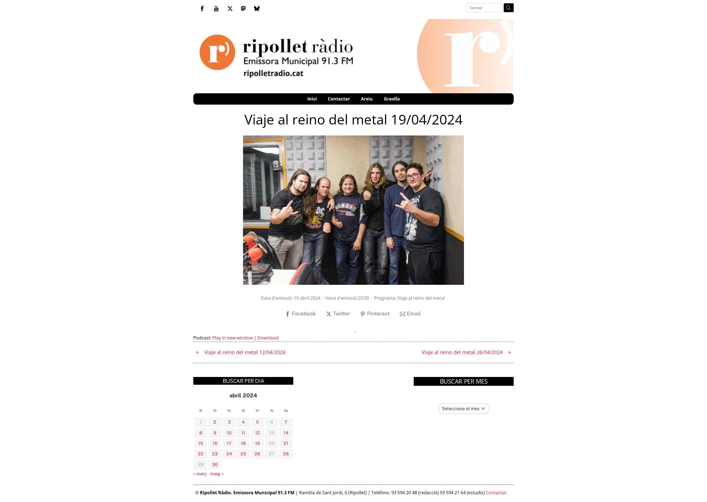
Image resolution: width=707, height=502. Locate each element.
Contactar (339, 99)
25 (243, 453)
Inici (312, 99)
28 (286, 453)
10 (229, 432)
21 (286, 443)
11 (243, 432)
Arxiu (367, 99)
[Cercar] (509, 7)
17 (229, 443)
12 (257, 432)
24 (229, 453)
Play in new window (232, 338)
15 (200, 443)
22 (201, 453)
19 (257, 443)
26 (257, 453)
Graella (392, 99)
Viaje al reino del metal (421, 298)
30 (215, 464)
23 (215, 453)
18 (243, 443)
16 (215, 443)
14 (286, 432)
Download (268, 338)
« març (200, 473)
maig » (217, 473)
